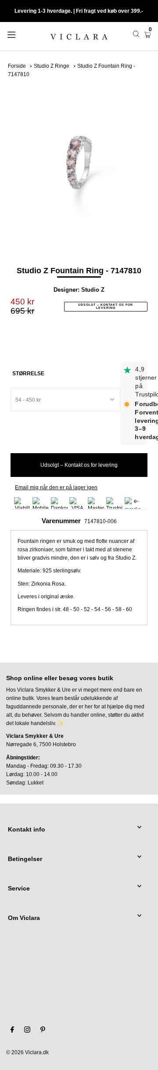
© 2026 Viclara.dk (27, 1052)
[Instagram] (27, 1030)
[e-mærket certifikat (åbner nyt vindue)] (133, 502)
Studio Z (92, 289)
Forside (17, 66)
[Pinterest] (42, 1030)
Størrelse (28, 373)
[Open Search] (136, 33)
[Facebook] (12, 1030)
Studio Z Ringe (51, 66)
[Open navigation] (21, 34)
